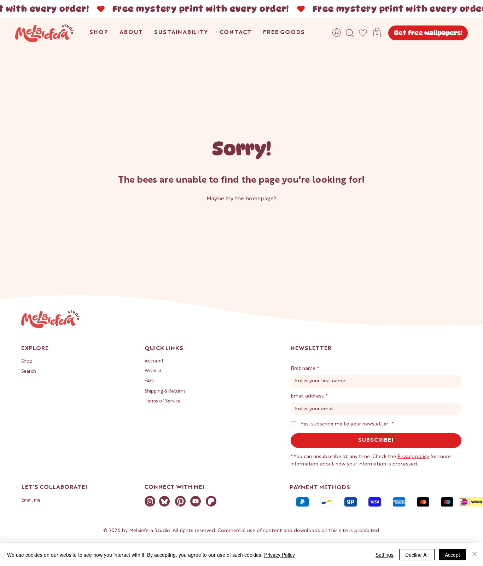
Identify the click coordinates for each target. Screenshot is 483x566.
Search (28, 371)
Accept (452, 554)
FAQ (149, 381)
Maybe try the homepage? (241, 199)
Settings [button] (385, 554)
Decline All (417, 554)
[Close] (474, 554)
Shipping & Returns (165, 391)
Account (154, 361)
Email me (31, 500)
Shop (27, 361)
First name (305, 368)
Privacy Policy (279, 554)
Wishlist (153, 371)
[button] (377, 32)
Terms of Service (163, 401)
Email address (309, 396)
